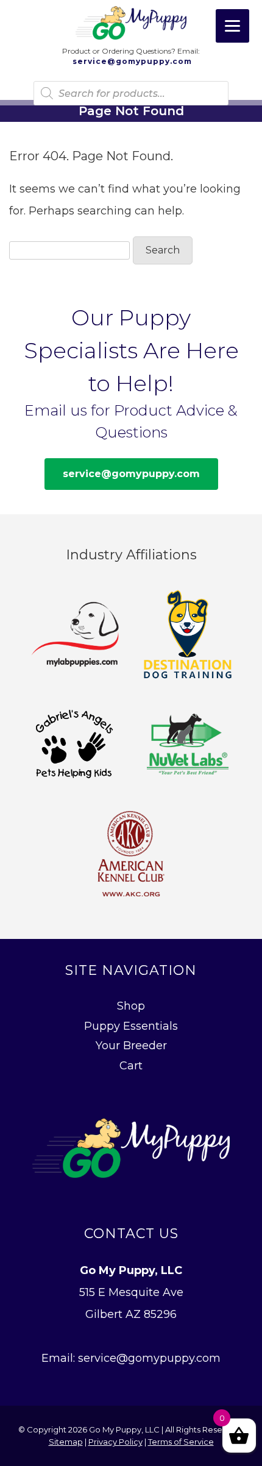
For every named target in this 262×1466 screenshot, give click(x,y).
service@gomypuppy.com (131, 61)
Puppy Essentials (131, 1026)
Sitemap (66, 1442)
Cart (131, 1065)
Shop (131, 1006)
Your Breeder (131, 1045)
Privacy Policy (115, 1442)
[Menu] (232, 26)
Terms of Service (181, 1442)
